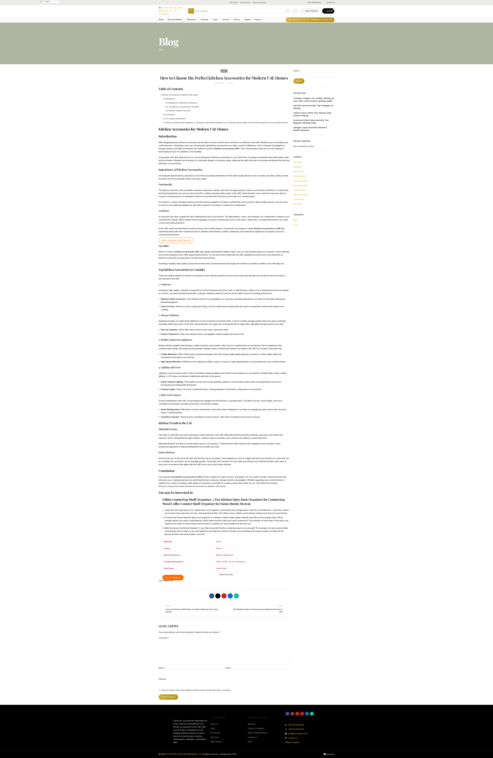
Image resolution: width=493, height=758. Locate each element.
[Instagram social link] (292, 714)
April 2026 (297, 167)
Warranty (251, 724)
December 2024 (300, 181)
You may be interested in (176, 119)
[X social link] (217, 595)
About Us (214, 724)
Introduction (170, 99)
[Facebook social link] (211, 595)
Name (162, 668)
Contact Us (252, 737)
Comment (164, 637)
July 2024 (297, 204)
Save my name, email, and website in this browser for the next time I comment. (196, 690)
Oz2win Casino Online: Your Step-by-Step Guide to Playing (312, 114)
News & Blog (216, 742)
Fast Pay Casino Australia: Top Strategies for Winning (313, 106)
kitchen (218, 148)
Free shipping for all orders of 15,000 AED (310, 20)
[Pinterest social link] (224, 595)
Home (161, 50)
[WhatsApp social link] (236, 595)
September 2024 (300, 194)
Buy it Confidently (173, 577)
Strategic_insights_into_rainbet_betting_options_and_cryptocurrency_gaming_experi (313, 99)
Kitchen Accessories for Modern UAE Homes (180, 95)
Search (296, 70)
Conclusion (170, 115)
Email (228, 668)
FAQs (250, 742)
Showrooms (216, 733)
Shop (213, 728)
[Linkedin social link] (230, 595)
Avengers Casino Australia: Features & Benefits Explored (310, 128)
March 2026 (298, 171)
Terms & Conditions (256, 728)
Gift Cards (215, 737)
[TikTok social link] (317, 714)
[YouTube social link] (297, 714)
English (47, 1)
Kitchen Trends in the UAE (179, 111)
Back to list (224, 608)
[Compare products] (287, 10)
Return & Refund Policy (257, 733)
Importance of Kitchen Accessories (182, 103)
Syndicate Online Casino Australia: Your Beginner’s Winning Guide (311, 121)
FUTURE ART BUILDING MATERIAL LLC (184, 754)
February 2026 (299, 176)
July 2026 (297, 162)
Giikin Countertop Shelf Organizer (176, 240)
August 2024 (298, 199)
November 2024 (300, 185)
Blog (167, 50)
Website (162, 679)
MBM (234, 754)
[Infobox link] (314, 3)
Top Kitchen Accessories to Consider (184, 107)
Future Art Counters (269, 483)
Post (295, 224)
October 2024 (299, 190)
